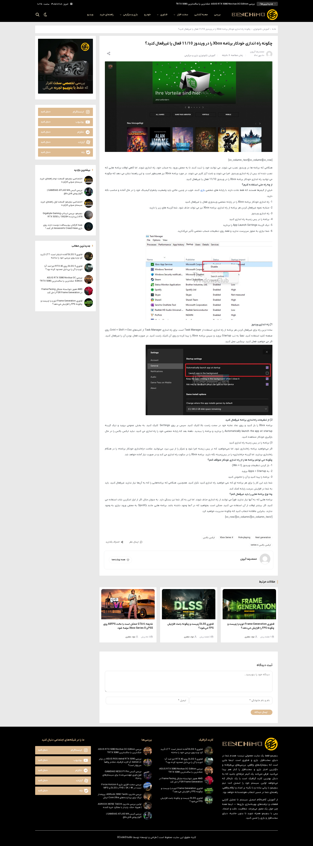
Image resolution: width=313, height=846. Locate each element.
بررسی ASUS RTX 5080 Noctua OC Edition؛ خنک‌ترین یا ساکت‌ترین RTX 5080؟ (61, 279)
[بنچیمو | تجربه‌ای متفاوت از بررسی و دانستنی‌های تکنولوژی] (254, 14)
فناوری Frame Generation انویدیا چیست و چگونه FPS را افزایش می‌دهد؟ (61, 302)
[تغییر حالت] (45, 14)
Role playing (244, 537)
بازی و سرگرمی (130, 14)
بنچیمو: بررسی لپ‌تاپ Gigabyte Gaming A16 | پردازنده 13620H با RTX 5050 (62, 215)
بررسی (217, 14)
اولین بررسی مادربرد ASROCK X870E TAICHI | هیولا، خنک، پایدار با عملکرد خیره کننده (119, 806)
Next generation (263, 537)
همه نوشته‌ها (118, 559)
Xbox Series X (226, 537)
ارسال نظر (134, 542)
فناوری (163, 14)
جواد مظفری (249, 637)
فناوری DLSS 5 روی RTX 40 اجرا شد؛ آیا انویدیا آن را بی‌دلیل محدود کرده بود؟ (63, 267)
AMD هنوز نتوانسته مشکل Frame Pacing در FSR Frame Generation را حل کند (216, 4)
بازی (202, 190)
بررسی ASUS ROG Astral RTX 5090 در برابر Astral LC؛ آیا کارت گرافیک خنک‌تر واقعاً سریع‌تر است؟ (120, 762)
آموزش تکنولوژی (261, 29)
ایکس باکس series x (261, 545)
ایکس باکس (209, 537)
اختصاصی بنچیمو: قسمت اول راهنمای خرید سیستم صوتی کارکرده (61, 203)
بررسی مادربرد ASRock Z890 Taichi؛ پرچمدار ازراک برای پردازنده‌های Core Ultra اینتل (119, 796)
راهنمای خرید (107, 14)
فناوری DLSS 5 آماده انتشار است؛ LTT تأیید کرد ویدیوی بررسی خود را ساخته (61, 256)
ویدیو (90, 14)
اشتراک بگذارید (113, 542)
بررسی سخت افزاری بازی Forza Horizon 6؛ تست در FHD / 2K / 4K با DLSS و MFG (121, 786)
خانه (274, 29)
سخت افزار (182, 14)
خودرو (147, 14)
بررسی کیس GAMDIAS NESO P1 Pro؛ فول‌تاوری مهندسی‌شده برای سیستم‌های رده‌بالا (121, 775)
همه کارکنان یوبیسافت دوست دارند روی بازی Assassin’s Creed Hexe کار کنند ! (62, 226)
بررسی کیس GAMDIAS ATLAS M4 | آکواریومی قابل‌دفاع (64, 192)
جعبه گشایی (201, 14)
